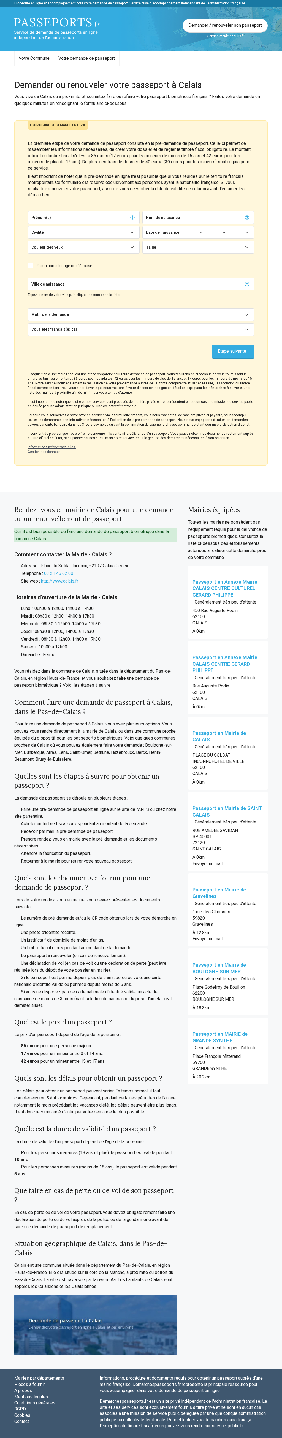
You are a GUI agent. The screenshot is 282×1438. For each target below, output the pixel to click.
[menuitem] (34, 58)
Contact (21, 1421)
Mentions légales (31, 1396)
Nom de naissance (163, 217)
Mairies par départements (39, 1378)
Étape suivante (232, 351)
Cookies (22, 1415)
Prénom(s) (41, 217)
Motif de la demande (50, 314)
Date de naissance (162, 232)
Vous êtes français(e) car (54, 329)
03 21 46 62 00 (58, 573)
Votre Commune (34, 58)
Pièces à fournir (29, 1384)
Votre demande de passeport (86, 58)
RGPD (20, 1409)
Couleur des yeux (47, 247)
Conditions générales (34, 1403)
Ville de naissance (47, 284)
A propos (23, 1390)
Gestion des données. (44, 452)
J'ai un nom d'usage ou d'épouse (64, 265)
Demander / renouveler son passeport (225, 25)
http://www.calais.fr (59, 581)
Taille (151, 247)
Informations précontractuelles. (52, 447)
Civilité (37, 232)
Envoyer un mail (207, 863)
